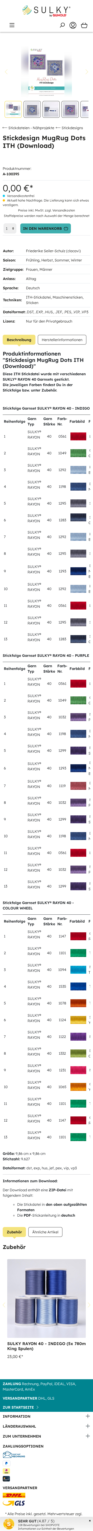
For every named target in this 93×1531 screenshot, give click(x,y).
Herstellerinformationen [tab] (62, 339)
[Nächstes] (87, 71)
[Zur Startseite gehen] (46, 11)
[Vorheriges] (6, 71)
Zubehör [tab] (14, 1232)
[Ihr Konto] (73, 25)
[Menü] (12, 25)
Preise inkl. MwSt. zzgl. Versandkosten (46, 210)
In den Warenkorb (42, 228)
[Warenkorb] (84, 25)
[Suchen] (62, 25)
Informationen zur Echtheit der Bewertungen (46, 1528)
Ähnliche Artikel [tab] (45, 1232)
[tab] (19, 340)
